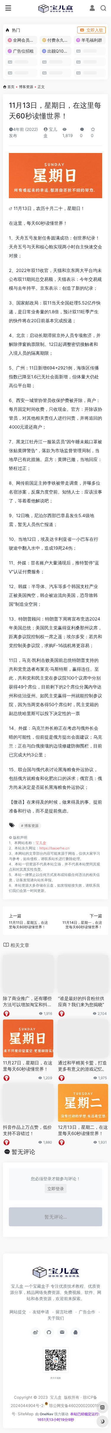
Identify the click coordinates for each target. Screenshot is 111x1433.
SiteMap (25, 1413)
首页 (11, 86)
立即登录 (55, 1188)
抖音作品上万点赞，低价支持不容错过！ (27, 1130)
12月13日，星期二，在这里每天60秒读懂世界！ (83, 1130)
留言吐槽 (64, 1311)
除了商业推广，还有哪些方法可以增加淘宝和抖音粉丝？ (27, 1002)
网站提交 (17, 1311)
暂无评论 (23, 1151)
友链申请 (41, 1311)
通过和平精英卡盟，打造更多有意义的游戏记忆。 (82, 1066)
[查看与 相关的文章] (11, 208)
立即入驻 (94, 29)
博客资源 (26, 86)
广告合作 (87, 1311)
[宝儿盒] (55, 8)
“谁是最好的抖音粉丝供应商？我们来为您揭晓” (81, 1001)
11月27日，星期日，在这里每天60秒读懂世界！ (27, 1066)
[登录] (92, 8)
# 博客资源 (29, 825)
